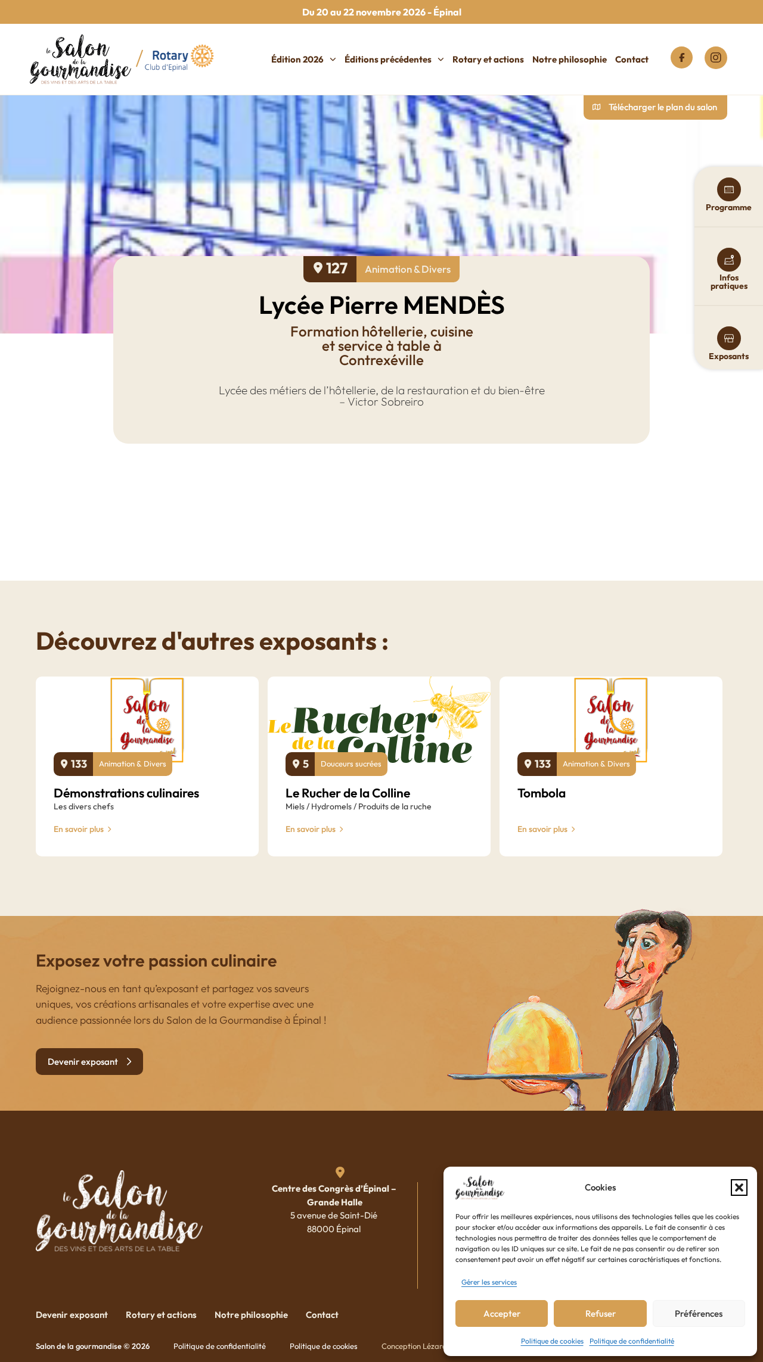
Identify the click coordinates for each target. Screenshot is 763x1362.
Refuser (600, 1313)
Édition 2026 (297, 59)
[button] (739, 1187)
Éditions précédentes (388, 59)
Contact (632, 59)
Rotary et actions (488, 59)
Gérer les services (489, 1281)
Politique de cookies (552, 1340)
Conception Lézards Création (432, 1346)
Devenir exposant (72, 1314)
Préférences (698, 1313)
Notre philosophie (569, 59)
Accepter (501, 1313)
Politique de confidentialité (632, 1340)
